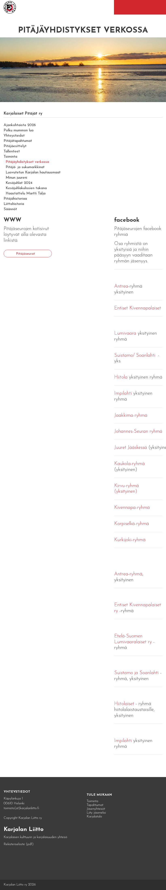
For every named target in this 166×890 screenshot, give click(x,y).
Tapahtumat (95, 805)
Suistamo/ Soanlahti (134, 355)
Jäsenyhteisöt (96, 809)
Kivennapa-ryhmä (132, 507)
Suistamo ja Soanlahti (136, 673)
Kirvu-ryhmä (126, 485)
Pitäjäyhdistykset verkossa (27, 162)
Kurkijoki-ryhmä (130, 540)
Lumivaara (125, 333)
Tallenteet (12, 151)
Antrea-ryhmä (128, 574)
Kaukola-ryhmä (129, 463)
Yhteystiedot (14, 136)
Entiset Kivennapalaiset (137, 308)
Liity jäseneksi (96, 812)
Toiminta (10, 157)
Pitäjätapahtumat (18, 141)
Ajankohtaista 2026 (20, 125)
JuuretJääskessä (130, 447)
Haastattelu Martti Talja (26, 193)
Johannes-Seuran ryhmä (138, 431)
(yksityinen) (125, 491)
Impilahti (123, 393)
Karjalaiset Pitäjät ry (23, 114)
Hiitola (121, 377)
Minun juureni (16, 178)
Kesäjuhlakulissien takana (26, 188)
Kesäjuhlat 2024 (19, 183)
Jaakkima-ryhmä (130, 415)
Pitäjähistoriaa (15, 199)
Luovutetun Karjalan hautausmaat (33, 172)
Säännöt (10, 209)
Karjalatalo (94, 816)
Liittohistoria (14, 204)
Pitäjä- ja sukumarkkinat (25, 167)
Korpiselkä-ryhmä (131, 523)
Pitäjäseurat (25, 253)
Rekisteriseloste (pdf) (19, 844)
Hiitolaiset (125, 703)
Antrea (121, 286)
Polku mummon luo (19, 130)
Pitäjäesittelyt (15, 146)
